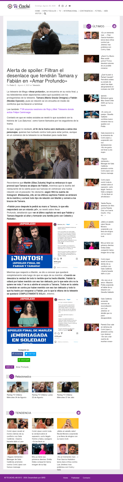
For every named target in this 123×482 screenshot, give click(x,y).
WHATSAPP (25, 360)
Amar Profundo (22, 367)
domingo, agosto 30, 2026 (45, 6)
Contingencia (86, 11)
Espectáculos (49, 11)
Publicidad (75, 478)
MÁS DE (9, 367)
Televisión (36, 85)
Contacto (86, 478)
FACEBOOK (18, 354)
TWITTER (31, 354)
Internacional (70, 11)
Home (37, 11)
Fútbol (98, 11)
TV (60, 11)
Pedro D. (13, 85)
